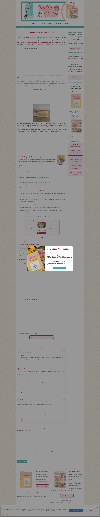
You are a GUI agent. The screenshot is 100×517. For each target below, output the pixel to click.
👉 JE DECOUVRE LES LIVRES (59, 267)
